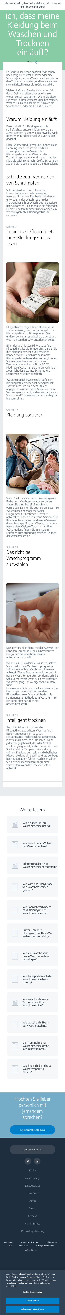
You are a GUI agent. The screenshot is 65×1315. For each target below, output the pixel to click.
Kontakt (32, 1216)
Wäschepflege (32, 1178)
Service (33, 1200)
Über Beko (32, 1193)
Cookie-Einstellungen (32, 1292)
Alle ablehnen (32, 1300)
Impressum (8, 1242)
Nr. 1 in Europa (33, 1223)
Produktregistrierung (32, 1231)
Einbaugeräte (32, 1185)
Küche (32, 1170)
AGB (10, 1246)
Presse (32, 1208)
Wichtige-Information (44, 1246)
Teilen (30, 62)
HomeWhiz (23, 1246)
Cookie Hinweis (51, 1242)
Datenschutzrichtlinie (29, 1242)
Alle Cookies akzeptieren (32, 1309)
